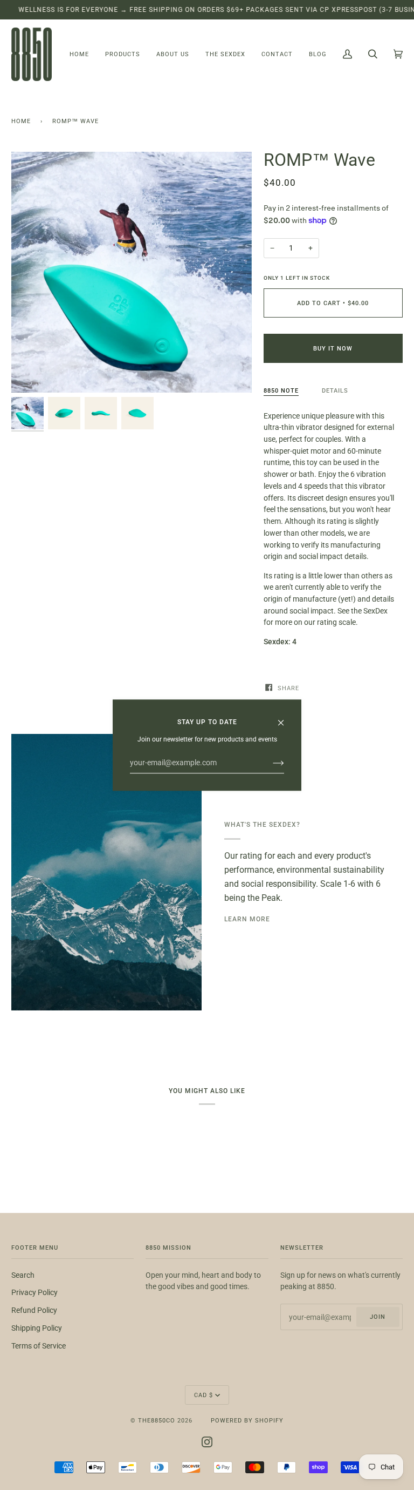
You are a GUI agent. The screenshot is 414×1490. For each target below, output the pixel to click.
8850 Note (281, 390)
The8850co (156, 1420)
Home (21, 121)
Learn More (247, 919)
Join (377, 1316)
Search (22, 1275)
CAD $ (203, 1395)
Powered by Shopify (247, 1420)
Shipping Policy (36, 1328)
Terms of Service (38, 1345)
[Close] (285, 718)
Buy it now (333, 348)
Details (335, 390)
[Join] (270, 763)
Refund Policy (34, 1310)
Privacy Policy (34, 1292)
